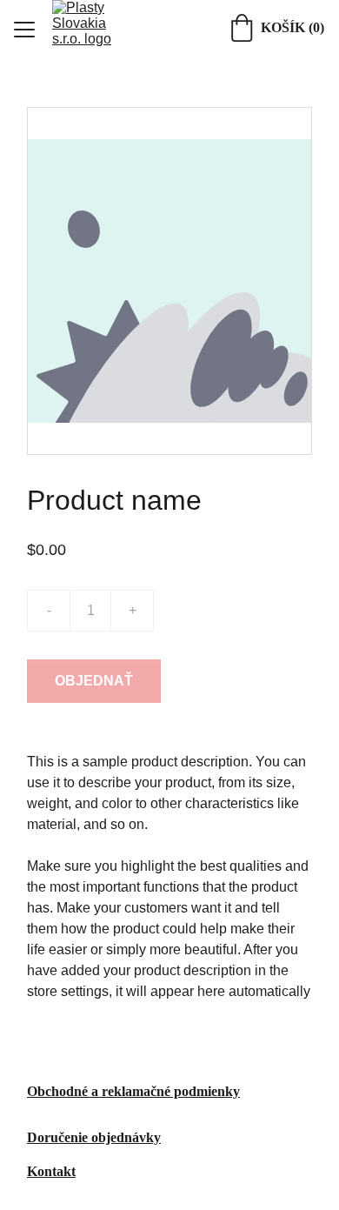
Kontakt (51, 1171)
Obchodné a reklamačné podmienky (133, 1091)
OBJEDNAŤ (94, 680)
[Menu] (24, 29)
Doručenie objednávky (94, 1137)
